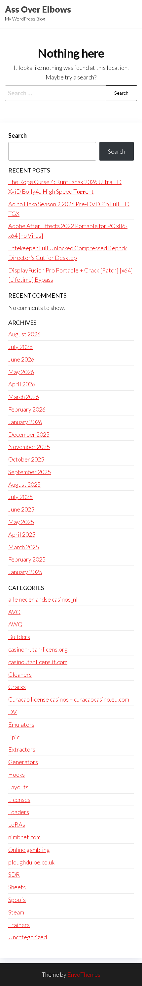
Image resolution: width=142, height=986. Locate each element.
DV (12, 711)
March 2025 (23, 547)
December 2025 (29, 434)
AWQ (15, 624)
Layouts (18, 787)
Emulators (21, 724)
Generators (23, 761)
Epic (13, 737)
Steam (16, 912)
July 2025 (20, 496)
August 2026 (24, 334)
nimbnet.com (24, 837)
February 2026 (27, 409)
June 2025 (21, 509)
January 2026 (25, 421)
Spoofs (17, 899)
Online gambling (29, 849)
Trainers (19, 924)
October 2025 (26, 459)
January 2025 (25, 571)
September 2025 (29, 471)
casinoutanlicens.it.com (37, 662)
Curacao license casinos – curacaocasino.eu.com (68, 699)
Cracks (17, 686)
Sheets (17, 887)
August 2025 (24, 484)
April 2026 (21, 384)
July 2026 (20, 346)
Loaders (18, 811)
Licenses (19, 799)
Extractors (21, 749)
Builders (19, 636)
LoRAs (16, 824)
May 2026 (21, 371)
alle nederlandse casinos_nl (43, 599)
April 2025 (21, 534)
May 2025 (21, 521)
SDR (14, 874)
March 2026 (23, 396)
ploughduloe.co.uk (31, 862)
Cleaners (20, 674)
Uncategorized (27, 937)
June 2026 (21, 359)
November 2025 (29, 446)
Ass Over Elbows (38, 9)
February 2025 (27, 559)
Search (17, 135)
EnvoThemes (83, 974)
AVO (14, 612)
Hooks (16, 774)
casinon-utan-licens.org (38, 649)
